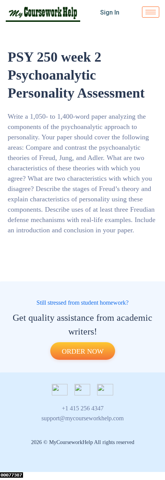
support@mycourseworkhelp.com (82, 418)
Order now (83, 351)
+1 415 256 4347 (83, 408)
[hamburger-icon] (150, 12)
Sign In (109, 12)
